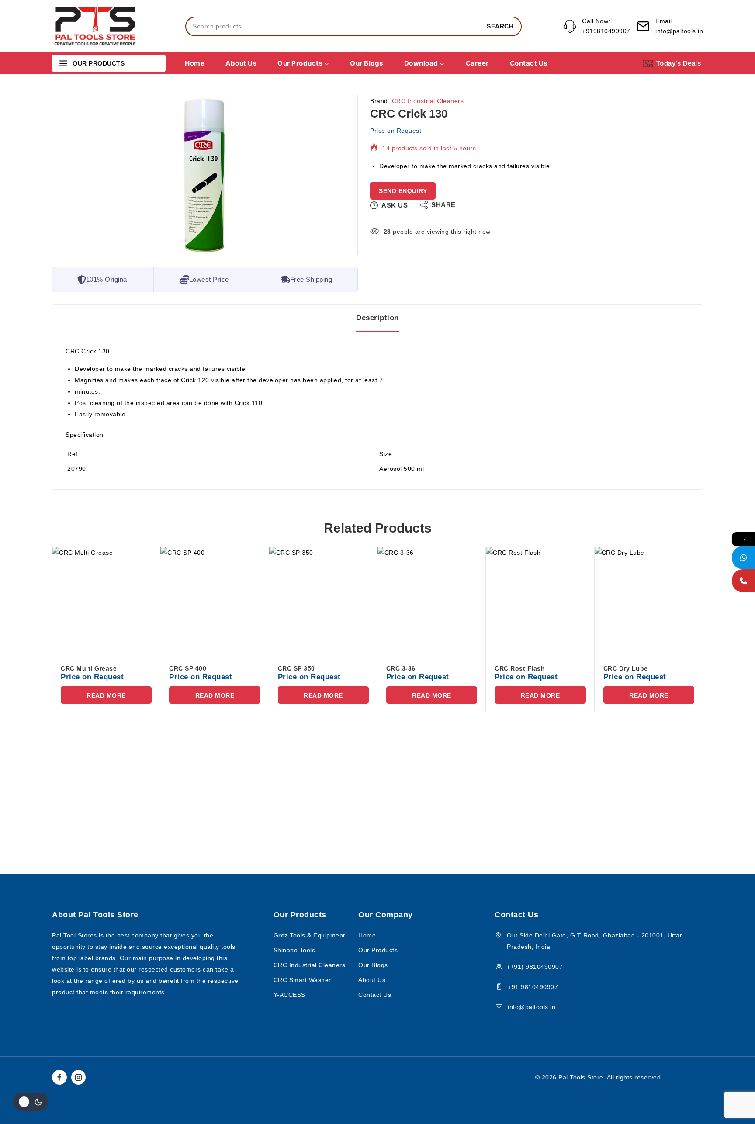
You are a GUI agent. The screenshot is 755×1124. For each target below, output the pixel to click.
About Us (240, 63)
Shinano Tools (294, 950)
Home (194, 63)
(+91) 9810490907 (535, 966)
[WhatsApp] (743, 557)
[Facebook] (59, 1077)
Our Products (378, 950)
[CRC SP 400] (214, 601)
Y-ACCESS (289, 994)
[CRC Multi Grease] (106, 601)
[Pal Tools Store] (95, 26)
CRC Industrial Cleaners (428, 100)
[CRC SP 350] (323, 601)
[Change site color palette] (30, 1102)
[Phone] (743, 580)
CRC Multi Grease (89, 668)
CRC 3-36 (401, 668)
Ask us (394, 205)
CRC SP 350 (296, 668)
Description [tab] (377, 318)
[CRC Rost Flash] (540, 601)
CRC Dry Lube (625, 668)
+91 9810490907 (533, 986)
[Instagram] (78, 1077)
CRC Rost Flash (520, 668)
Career (477, 63)
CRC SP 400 (187, 668)
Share (443, 204)
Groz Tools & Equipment (309, 935)
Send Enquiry (403, 190)
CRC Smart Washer (302, 979)
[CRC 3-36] (432, 601)
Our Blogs (366, 63)
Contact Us (528, 63)
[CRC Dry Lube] (649, 601)
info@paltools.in (531, 1006)
